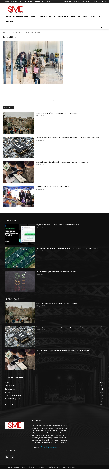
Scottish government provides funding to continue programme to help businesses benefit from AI (68, 138)
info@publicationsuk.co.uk (49, 447)
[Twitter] (105, 1)
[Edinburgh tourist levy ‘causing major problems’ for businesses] (18, 123)
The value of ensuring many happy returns (20, 32)
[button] (101, 26)
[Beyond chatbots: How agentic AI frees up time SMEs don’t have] (20, 234)
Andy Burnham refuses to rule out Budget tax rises (53, 186)
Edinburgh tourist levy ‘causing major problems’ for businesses (56, 113)
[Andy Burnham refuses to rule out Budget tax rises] (18, 196)
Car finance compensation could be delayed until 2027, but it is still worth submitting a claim (67, 248)
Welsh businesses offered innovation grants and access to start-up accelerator (62, 162)
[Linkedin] (102, 1)
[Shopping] (54, 62)
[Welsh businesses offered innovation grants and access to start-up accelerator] (18, 172)
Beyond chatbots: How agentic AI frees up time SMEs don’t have (57, 225)
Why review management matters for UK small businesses (56, 272)
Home (5, 32)
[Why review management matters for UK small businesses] (20, 281)
